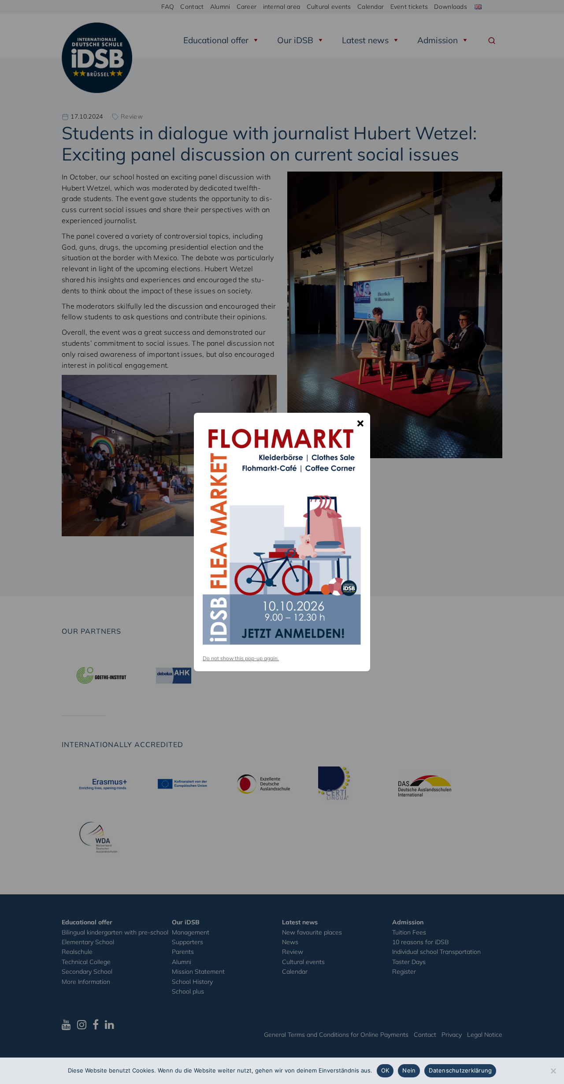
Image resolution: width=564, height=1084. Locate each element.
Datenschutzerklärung (460, 1070)
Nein (409, 1070)
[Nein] (553, 1070)
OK (385, 1070)
